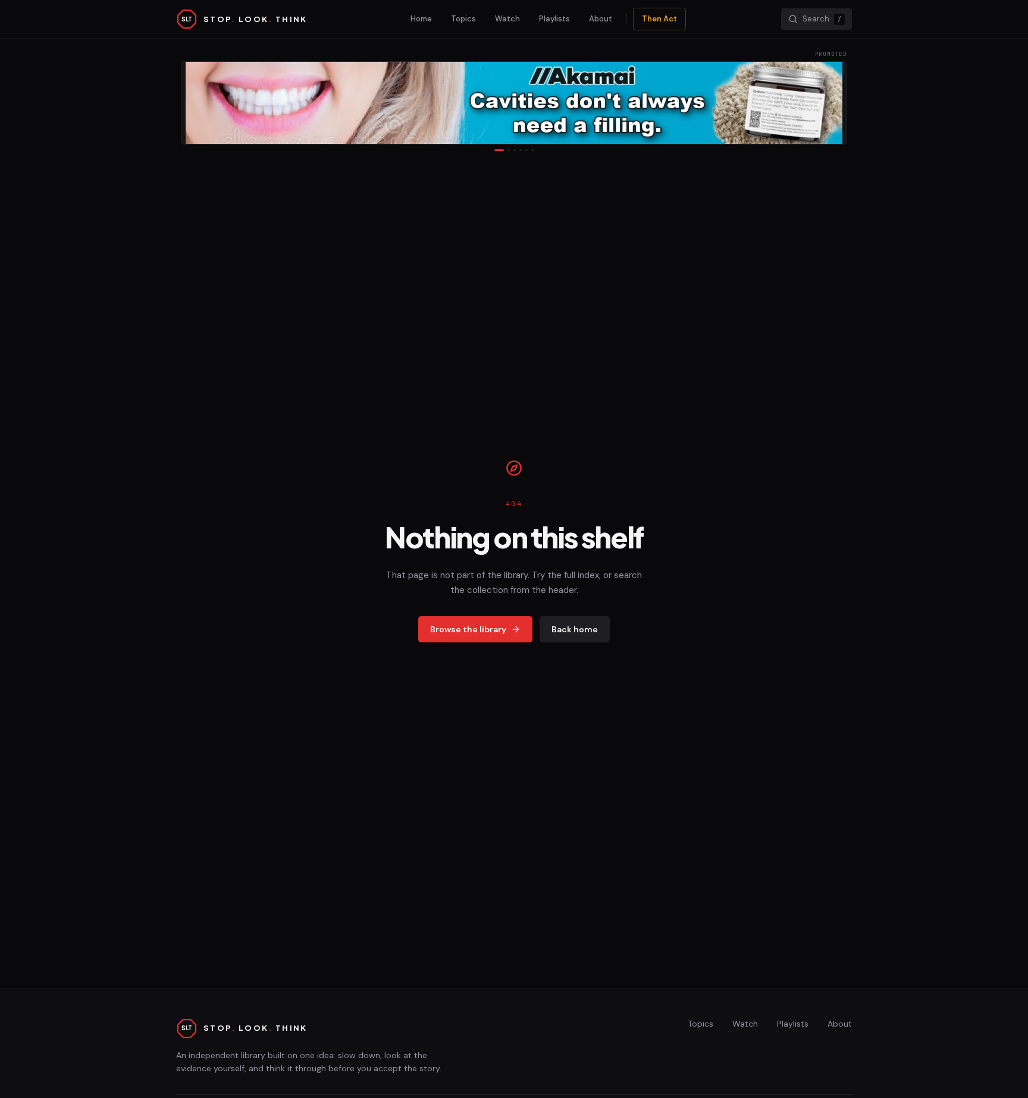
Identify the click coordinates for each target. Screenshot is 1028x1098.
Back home (574, 629)
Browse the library (468, 629)
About (600, 19)
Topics (463, 19)
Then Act (659, 19)
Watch (507, 19)
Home (421, 19)
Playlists (554, 19)
